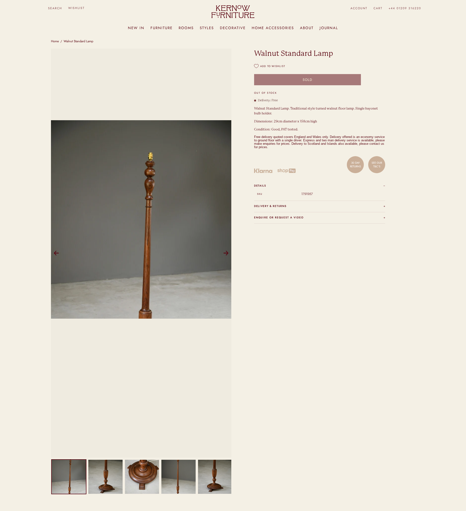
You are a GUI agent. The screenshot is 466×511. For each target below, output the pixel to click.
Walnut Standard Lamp (78, 41)
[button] (55, 8)
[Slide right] (226, 253)
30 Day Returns (355, 164)
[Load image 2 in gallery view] (105, 477)
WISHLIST (76, 8)
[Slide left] (56, 253)
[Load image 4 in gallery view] (178, 477)
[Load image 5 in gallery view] (215, 477)
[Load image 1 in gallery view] (68, 477)
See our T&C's (377, 164)
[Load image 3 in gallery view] (142, 477)
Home (55, 41)
